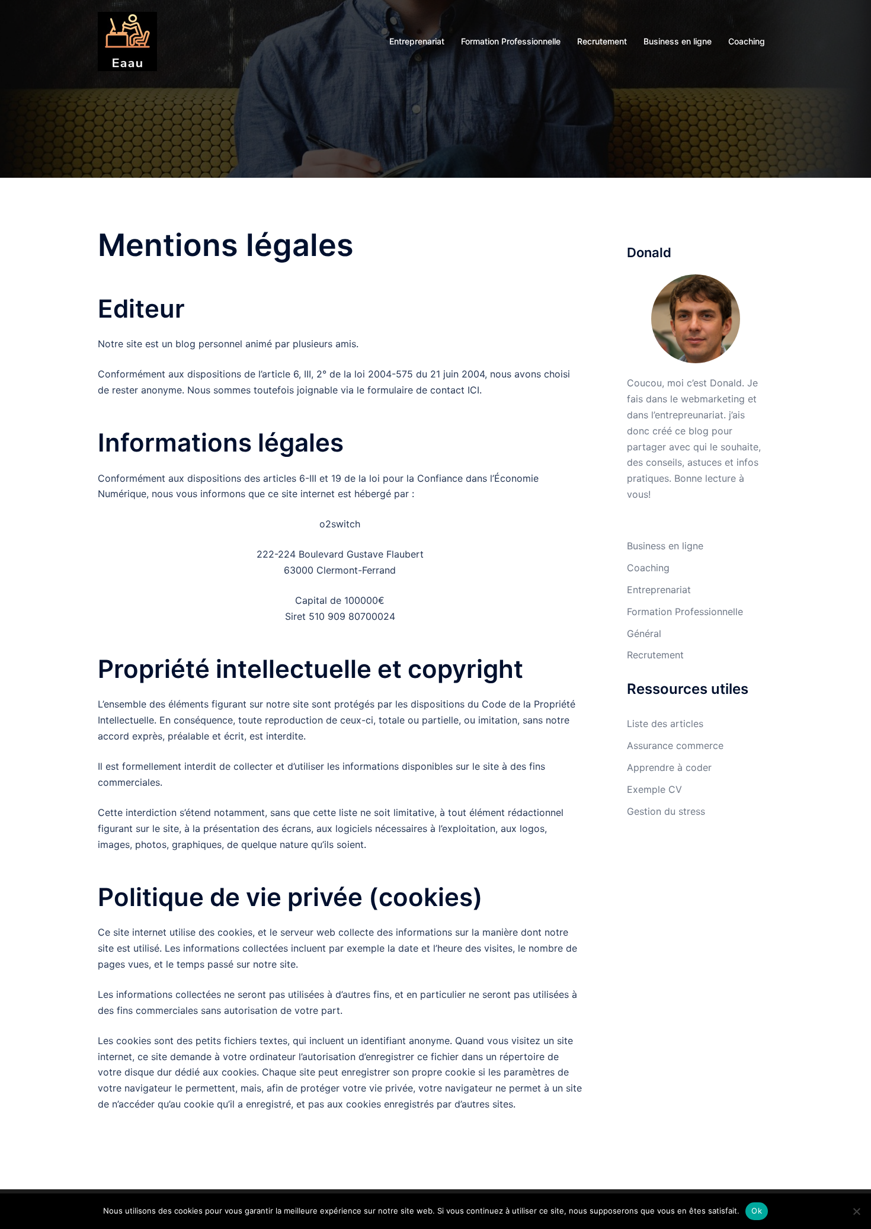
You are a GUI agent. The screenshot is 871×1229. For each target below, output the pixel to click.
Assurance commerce (675, 745)
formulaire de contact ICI (423, 390)
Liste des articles (665, 723)
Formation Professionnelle (511, 41)
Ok (756, 1210)
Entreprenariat (416, 41)
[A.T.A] (127, 40)
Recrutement (602, 41)
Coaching (746, 41)
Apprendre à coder (669, 767)
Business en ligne (677, 41)
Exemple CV (654, 789)
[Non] (856, 1211)
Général (644, 633)
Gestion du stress (666, 811)
